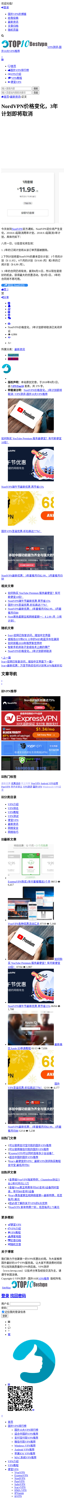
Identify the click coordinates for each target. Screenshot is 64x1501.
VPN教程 (13, 809)
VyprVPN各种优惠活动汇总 (23, 920)
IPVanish (19, 1490)
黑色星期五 (26, 787)
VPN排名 (13, 805)
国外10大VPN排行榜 (26, 1426)
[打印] (9, 323)
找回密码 (18, 1292)
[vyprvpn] (30, 754)
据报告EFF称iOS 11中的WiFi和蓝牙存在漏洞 (33, 639)
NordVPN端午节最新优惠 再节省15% (22, 486)
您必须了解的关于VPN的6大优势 (28, 1200)
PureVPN (15, 787)
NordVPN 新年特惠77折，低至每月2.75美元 (34, 1204)
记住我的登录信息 (15, 1308)
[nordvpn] (30, 709)
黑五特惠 (35, 783)
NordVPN (17, 229)
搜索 (36, 88)
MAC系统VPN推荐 (25, 1454)
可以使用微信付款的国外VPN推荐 (29, 1146)
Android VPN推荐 (24, 1446)
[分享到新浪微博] (9, 309)
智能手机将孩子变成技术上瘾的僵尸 (29, 647)
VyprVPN (45, 783)
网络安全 (13, 824)
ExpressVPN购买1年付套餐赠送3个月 (29, 878)
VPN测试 (13, 813)
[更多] (9, 303)
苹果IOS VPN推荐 (24, 1450)
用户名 (5, 1300)
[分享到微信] (9, 318)
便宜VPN (13, 816)
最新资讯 (15, 96)
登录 (6, 7)
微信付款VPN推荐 (25, 1438)
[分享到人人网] (9, 315)
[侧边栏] (9, 337)
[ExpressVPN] (30, 724)
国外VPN (47, 787)
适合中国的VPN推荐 (26, 1430)
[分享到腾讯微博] (9, 312)
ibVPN (18, 1492)
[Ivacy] (30, 739)
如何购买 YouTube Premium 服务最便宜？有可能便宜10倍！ (35, 959)
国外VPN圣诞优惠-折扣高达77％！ (21, 531)
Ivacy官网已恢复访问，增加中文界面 (29, 635)
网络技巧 (13, 828)
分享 (6, 297)
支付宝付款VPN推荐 (26, 1434)
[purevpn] (30, 769)
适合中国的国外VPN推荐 (23, 1154)
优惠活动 (13, 358)
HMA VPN (20, 1487)
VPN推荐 (43, 1275)
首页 (6, 96)
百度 (36, 92)
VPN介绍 (13, 801)
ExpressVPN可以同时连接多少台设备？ (31, 1150)
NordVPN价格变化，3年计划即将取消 (30, 651)
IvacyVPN (20, 1484)
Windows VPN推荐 (25, 1442)
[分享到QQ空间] (9, 306)
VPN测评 (37, 787)
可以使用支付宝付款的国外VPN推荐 (30, 1142)
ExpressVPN (21, 1472)
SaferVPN (6, 783)
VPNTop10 (17, 386)
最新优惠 (16, 783)
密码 (4, 1304)
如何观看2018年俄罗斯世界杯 (25, 643)
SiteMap (6, 1284)
